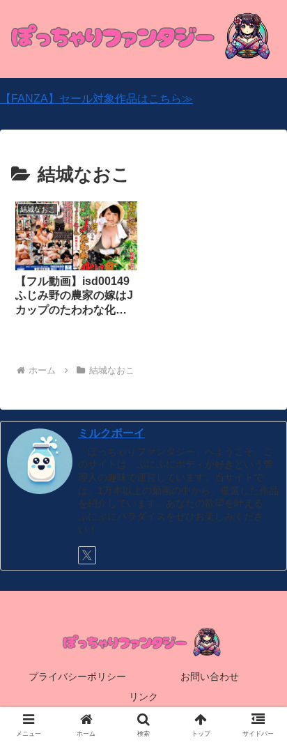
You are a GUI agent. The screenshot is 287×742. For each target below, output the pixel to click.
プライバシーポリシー (77, 676)
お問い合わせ (209, 676)
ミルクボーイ (111, 433)
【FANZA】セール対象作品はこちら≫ (96, 99)
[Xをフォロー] (87, 555)
